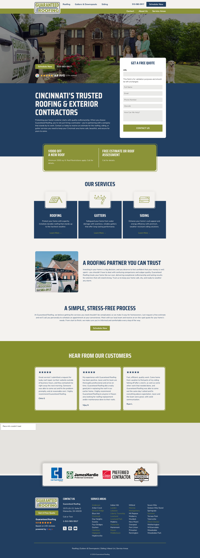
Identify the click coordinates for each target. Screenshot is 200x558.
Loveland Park (116, 519)
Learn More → (56, 233)
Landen (113, 508)
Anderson (96, 505)
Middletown (115, 533)
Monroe (132, 508)
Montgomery (134, 510)
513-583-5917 (64, 66)
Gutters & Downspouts (86, 4)
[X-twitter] (65, 528)
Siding (105, 4)
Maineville (114, 524)
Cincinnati (96, 516)
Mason (113, 530)
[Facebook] (70, 528)
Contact (130, 11)
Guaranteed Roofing (46, 519)
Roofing (66, 4)
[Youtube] (75, 528)
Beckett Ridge (98, 510)
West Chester (153, 522)
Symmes (151, 513)
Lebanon (114, 510)
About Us (143, 11)
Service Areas (159, 11)
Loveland (114, 516)
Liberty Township (117, 513)
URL (125, 70)
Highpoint (96, 533)
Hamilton (96, 530)
